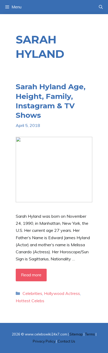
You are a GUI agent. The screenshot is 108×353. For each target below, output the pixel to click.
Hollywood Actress (62, 293)
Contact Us (66, 341)
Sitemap (76, 334)
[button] (101, 7)
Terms (90, 334)
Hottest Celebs (30, 300)
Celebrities (32, 293)
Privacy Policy (44, 341)
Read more (31, 274)
